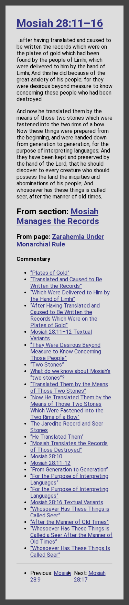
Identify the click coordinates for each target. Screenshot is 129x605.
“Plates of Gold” (49, 273)
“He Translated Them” (57, 436)
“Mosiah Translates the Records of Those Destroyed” (69, 446)
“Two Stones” (47, 364)
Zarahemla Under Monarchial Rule (60, 240)
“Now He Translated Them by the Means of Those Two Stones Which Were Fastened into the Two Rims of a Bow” (70, 407)
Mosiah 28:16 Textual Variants (66, 502)
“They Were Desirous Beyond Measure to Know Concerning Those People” (65, 351)
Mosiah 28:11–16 (60, 23)
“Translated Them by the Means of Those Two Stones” (69, 387)
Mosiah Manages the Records (58, 216)
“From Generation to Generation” (69, 469)
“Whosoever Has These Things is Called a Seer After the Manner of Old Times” (71, 535)
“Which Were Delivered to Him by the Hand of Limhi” (70, 295)
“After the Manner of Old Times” (69, 522)
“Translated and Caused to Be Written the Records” (66, 282)
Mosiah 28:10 (46, 456)
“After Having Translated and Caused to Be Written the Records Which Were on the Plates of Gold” (65, 315)
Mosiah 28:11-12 (50, 463)
